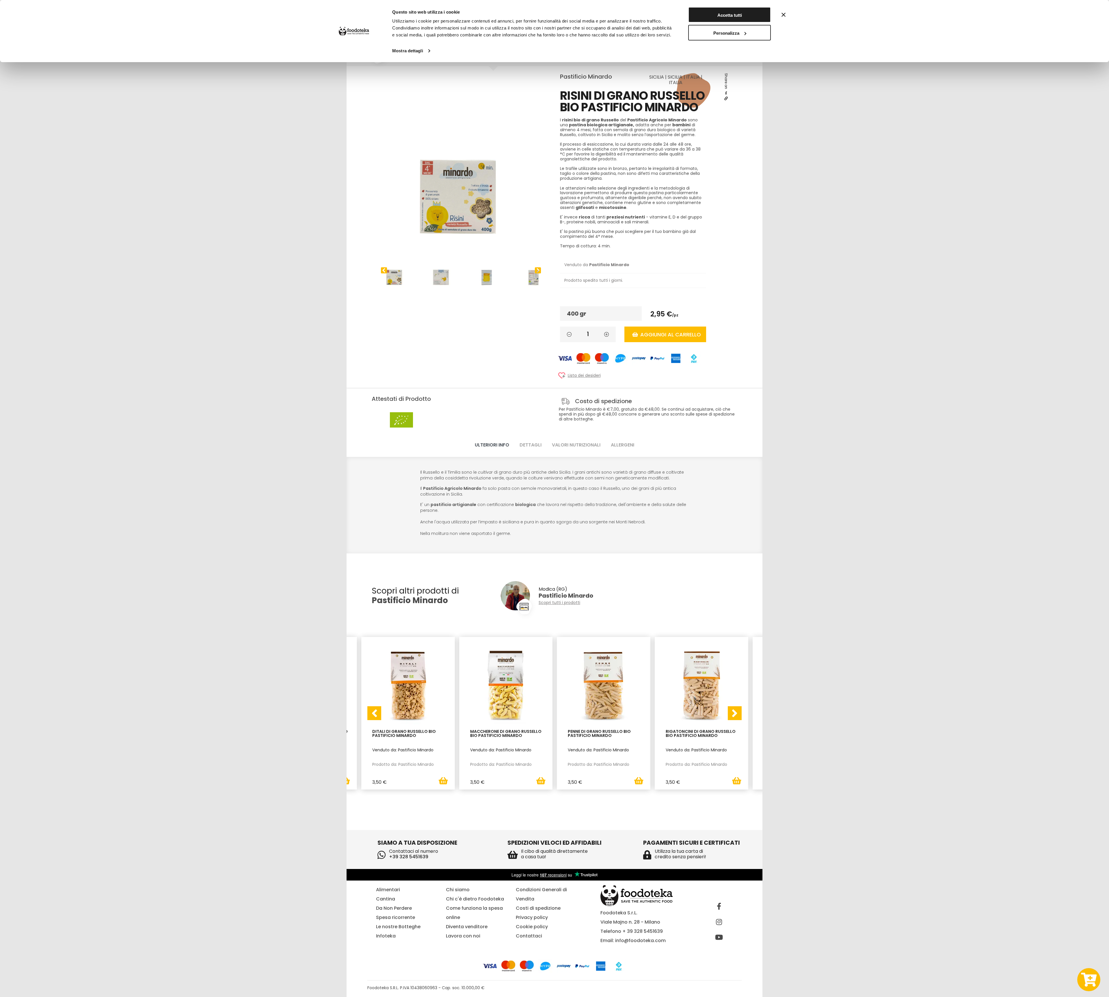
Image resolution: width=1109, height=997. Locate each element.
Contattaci (529, 936)
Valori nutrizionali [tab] (576, 445)
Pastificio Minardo (586, 77)
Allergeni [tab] (622, 445)
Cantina (385, 899)
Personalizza (726, 33)
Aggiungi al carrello (670, 334)
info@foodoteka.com (640, 940)
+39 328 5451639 (408, 856)
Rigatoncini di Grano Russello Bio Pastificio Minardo (701, 733)
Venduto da (596, 265)
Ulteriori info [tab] (492, 445)
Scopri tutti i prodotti (559, 602)
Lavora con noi (463, 936)
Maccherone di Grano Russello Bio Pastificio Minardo (506, 733)
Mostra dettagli (407, 50)
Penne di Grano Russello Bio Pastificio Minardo (599, 733)
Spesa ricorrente (395, 917)
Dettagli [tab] (531, 445)
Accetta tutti (729, 15)
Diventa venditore (466, 926)
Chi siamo (458, 889)
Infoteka (386, 936)
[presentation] (374, 713)
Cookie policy (532, 926)
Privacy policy (532, 917)
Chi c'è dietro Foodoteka (475, 899)
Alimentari (388, 889)
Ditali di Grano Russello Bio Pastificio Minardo (404, 733)
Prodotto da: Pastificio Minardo (403, 764)
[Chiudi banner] (783, 15)
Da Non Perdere (394, 908)
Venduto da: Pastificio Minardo (402, 750)
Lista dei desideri (584, 375)
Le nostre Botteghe (398, 926)
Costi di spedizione (538, 908)
